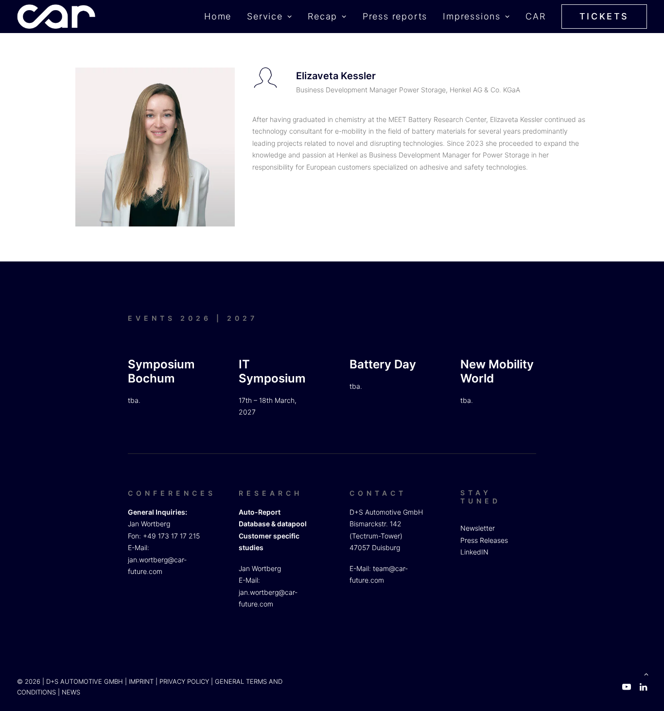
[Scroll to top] (646, 673)
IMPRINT (141, 681)
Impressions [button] (472, 16)
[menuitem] (221, 16)
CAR (535, 16)
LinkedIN (474, 552)
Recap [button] (322, 16)
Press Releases (484, 540)
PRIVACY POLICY (184, 681)
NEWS (71, 692)
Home (217, 16)
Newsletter (477, 528)
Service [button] (265, 16)
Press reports (395, 16)
